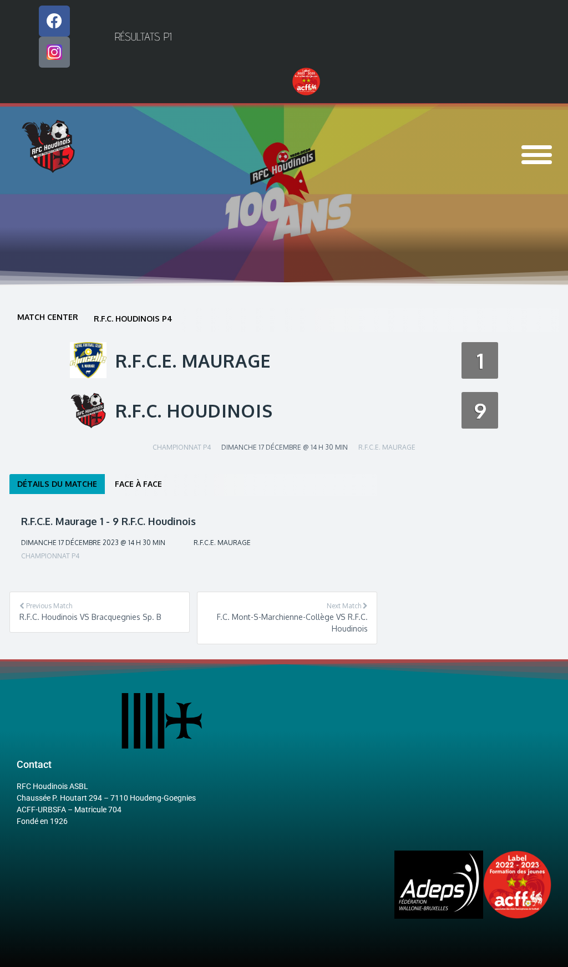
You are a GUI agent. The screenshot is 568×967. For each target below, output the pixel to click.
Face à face (138, 483)
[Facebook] (54, 21)
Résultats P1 (143, 36)
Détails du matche (57, 483)
